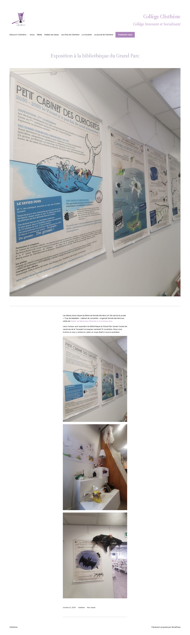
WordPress (175, 627)
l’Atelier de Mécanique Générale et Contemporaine (91, 321)
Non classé (91, 607)
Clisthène (14, 627)
